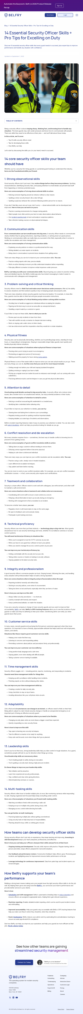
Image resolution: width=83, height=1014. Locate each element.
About (62, 991)
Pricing (62, 988)
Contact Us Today (24, 962)
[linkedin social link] (13, 997)
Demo (50, 15)
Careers (62, 994)
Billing (49, 991)
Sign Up (59, 5)
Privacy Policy (61, 1009)
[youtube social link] (17, 997)
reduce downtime (65, 895)
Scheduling (51, 978)
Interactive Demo (65, 981)
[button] (76, 15)
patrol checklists (13, 425)
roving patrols (42, 357)
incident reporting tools (19, 217)
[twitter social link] (10, 997)
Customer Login (65, 985)
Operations (51, 985)
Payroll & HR (51, 988)
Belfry (17, 609)
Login (65, 15)
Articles (62, 978)
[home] (13, 15)
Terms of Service (70, 1009)
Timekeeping (52, 981)
